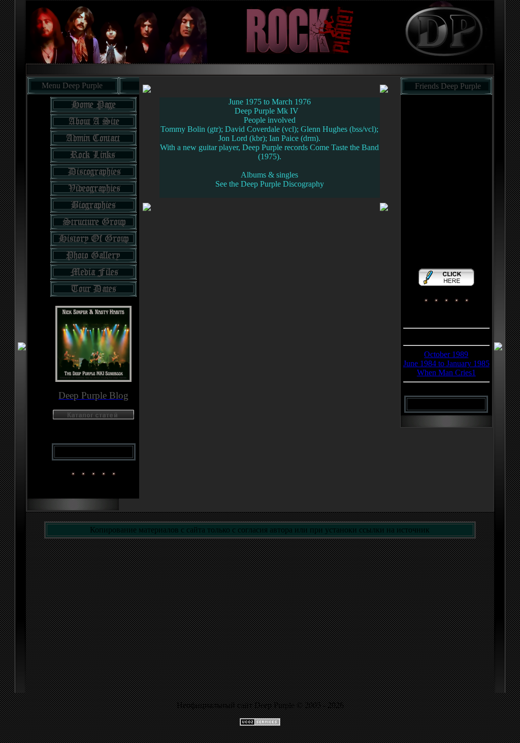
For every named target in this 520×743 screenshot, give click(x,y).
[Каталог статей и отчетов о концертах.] (93, 416)
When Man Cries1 (446, 372)
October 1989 (446, 354)
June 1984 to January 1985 (446, 363)
